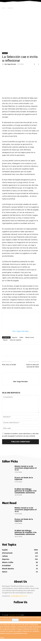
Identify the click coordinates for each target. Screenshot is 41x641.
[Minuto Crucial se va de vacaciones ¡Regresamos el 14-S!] (7, 469)
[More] (23, 69)
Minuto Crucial (29, 337)
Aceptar (15, 620)
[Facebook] (4, 69)
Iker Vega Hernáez (10, 64)
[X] (9, 69)
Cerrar (2, 638)
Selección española (15, 340)
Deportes (10, 8)
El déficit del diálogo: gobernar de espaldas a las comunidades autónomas (26, 491)
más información (5, 620)
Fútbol (21, 337)
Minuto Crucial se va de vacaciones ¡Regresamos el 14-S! (26, 468)
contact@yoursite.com (18, 596)
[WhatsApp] (19, 69)
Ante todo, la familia (9, 365)
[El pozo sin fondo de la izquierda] (7, 481)
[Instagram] (20, 606)
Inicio (3, 8)
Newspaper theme (14, 615)
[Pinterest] (14, 69)
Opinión (5, 340)
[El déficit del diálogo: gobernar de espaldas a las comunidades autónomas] (7, 492)
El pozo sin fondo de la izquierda (24, 478)
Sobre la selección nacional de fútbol (32, 366)
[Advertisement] (20, 31)
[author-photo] (20, 378)
